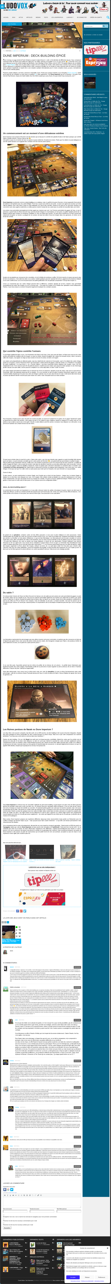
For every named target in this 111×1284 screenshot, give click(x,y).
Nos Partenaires (29, 1280)
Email (34, 1208)
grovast (70, 1243)
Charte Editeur (21, 1280)
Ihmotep (86, 116)
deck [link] (77, 461)
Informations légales (75, 1281)
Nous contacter (56, 1280)
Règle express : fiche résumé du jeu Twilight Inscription (43, 1262)
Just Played (23, 50)
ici (35, 74)
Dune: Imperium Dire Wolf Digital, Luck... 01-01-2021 (11, 940)
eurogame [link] (7, 827)
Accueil (6, 17)
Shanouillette (46, 1244)
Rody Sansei (87, 109)
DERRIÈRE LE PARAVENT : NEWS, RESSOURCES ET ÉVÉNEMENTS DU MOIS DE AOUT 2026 (15, 1260)
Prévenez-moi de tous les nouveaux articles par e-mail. (18, 1224)
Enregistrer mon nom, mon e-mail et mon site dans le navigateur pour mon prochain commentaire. (30, 1216)
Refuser (87, 1277)
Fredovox (20, 1246)
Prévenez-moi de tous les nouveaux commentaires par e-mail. (20, 1220)
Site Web (62, 1208)
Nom (7, 1208)
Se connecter (82, 17)
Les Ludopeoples (57, 17)
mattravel (45, 1265)
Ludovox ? (70, 17)
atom (14, 50)
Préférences (101, 1277)
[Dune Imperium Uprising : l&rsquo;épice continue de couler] (68, 852)
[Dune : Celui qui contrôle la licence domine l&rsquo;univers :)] (41, 852)
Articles (29, 17)
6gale (11, 1136)
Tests (46, 17)
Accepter (73, 1277)
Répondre (77, 967)
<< (2, 922)
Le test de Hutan (41, 1243)
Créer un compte (96, 17)
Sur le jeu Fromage (68, 1244)
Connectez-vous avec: (9, 1186)
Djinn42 (12, 967)
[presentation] (5, 1195)
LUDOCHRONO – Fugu (16, 1267)
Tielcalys (19, 1264)
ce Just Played (10, 64)
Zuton (11, 1146)
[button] (107, 1248)
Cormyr (12, 1060)
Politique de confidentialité (87, 1281)
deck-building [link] (30, 202)
